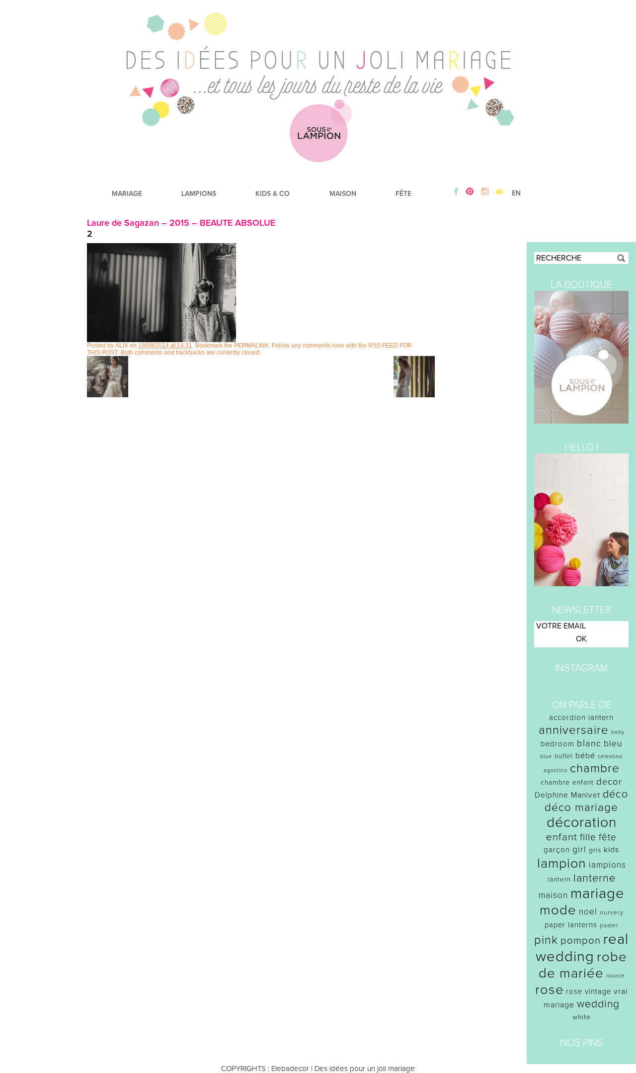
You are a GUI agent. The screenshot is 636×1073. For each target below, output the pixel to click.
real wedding (582, 947)
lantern (559, 880)
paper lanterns (571, 924)
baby (618, 732)
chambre (595, 768)
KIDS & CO (272, 193)
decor (609, 781)
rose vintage (588, 991)
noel (588, 911)
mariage (597, 893)
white (581, 1017)
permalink (251, 345)
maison (553, 895)
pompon (580, 940)
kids (611, 850)
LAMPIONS (198, 193)
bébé (585, 756)
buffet (564, 756)
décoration (582, 822)
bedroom (557, 743)
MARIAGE (127, 193)
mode (558, 910)
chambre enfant (567, 782)
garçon (557, 849)
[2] (161, 339)
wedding (598, 1004)
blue (546, 756)
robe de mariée (583, 965)
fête (608, 837)
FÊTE (403, 193)
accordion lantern (581, 717)
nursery (612, 912)
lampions (607, 865)
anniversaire (574, 730)
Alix (121, 345)
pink (546, 940)
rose (549, 990)
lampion (561, 863)
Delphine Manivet (567, 795)
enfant (561, 837)
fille (588, 837)
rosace (615, 976)
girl (579, 849)
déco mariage (581, 807)
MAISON (342, 193)
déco (615, 794)
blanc (589, 743)
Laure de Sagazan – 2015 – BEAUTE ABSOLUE (181, 222)
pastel (609, 925)
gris (595, 850)
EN (516, 193)
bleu (613, 743)
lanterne (594, 878)
